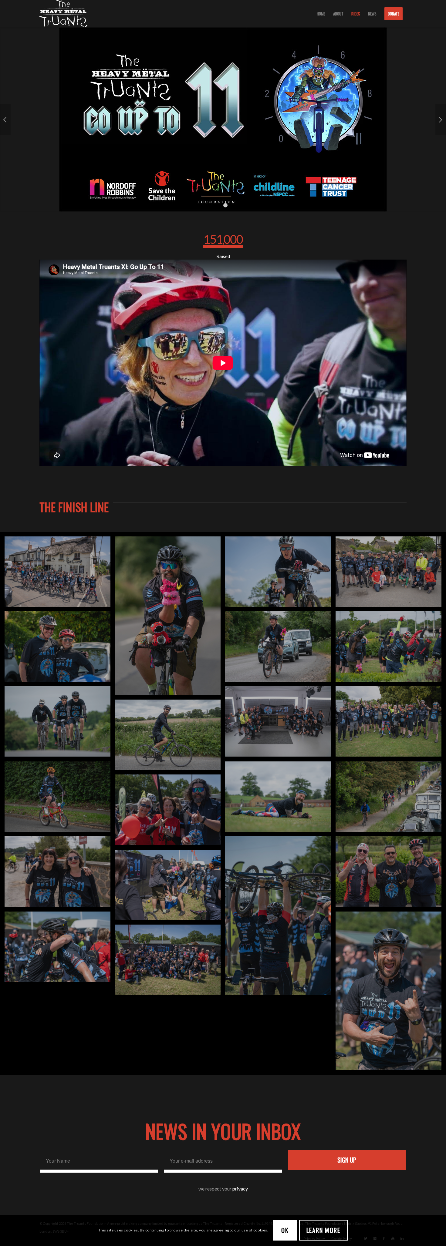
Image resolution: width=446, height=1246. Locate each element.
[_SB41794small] (60, 876)
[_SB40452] (391, 726)
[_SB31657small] (280, 651)
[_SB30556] (391, 801)
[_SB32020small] (60, 951)
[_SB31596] (60, 651)
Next (440, 121)
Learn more (323, 1230)
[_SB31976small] (280, 920)
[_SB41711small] (391, 876)
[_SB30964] (60, 726)
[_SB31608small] (391, 651)
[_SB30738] (280, 801)
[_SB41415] (280, 576)
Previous (5, 121)
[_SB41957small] (170, 814)
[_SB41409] (60, 576)
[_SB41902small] (170, 889)
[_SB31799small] (170, 620)
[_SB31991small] (391, 995)
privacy (240, 1191)
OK (285, 1230)
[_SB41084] (391, 576)
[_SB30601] (60, 801)
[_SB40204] (170, 739)
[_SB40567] (280, 726)
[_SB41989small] (170, 964)
